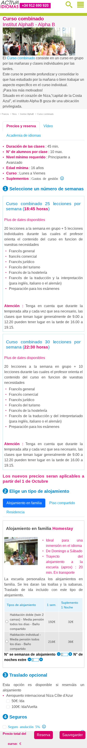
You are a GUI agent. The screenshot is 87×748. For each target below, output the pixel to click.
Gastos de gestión (44, 178)
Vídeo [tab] (48, 126)
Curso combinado (21, 58)
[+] (70, 654)
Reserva (43, 735)
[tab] (21, 126)
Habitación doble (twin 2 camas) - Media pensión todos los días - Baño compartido (27, 622)
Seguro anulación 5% (24, 726)
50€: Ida (18, 701)
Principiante (57, 157)
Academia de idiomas (23, 135)
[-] (58, 654)
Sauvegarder (72, 735)
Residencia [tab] (15, 512)
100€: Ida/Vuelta (24, 707)
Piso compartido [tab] (62, 503)
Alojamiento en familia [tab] (24, 503)
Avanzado (14, 162)
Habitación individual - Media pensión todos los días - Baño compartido (25, 641)
